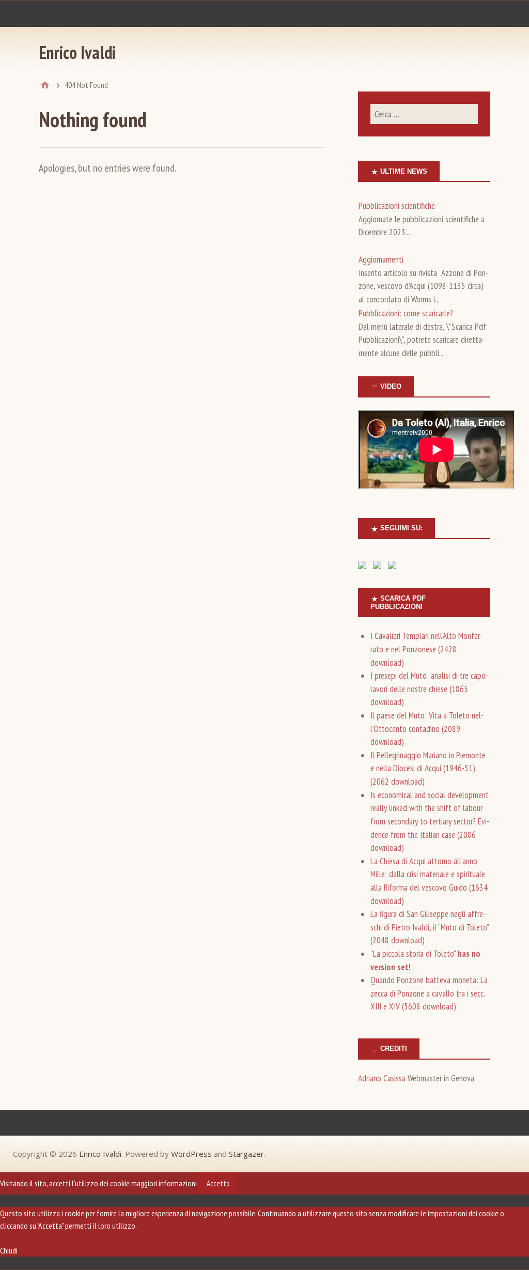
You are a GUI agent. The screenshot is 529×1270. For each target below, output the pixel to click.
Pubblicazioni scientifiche (397, 205)
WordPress (191, 1154)
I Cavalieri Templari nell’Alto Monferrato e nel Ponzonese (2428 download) (426, 649)
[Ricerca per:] (424, 114)
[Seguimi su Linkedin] (394, 567)
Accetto (218, 1183)
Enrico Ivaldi (77, 52)
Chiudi (9, 1250)
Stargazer (246, 1154)
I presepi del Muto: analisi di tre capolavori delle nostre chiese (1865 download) (429, 689)
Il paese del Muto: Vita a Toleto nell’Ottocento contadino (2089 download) (427, 728)
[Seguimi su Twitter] (379, 567)
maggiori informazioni (164, 1183)
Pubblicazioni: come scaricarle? (406, 313)
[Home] (45, 85)
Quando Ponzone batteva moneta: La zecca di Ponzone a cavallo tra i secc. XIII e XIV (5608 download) (429, 993)
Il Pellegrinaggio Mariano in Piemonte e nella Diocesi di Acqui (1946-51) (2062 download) (428, 768)
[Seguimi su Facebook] (364, 567)
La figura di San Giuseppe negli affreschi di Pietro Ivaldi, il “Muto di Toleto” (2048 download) (429, 927)
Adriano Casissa (382, 1078)
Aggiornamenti (381, 259)
